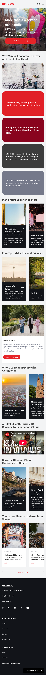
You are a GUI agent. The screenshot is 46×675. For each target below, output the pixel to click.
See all (21, 573)
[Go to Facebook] (3, 608)
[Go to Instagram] (9, 608)
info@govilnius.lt (8, 596)
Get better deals (19, 41)
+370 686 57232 (8, 602)
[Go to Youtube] (27, 608)
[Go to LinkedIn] (15, 608)
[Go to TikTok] (21, 608)
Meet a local (10, 357)
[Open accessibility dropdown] (38, 4)
